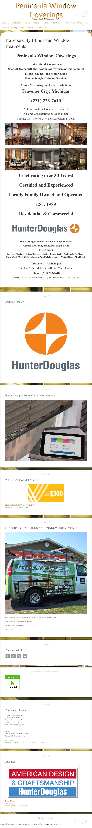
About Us (5, 22)
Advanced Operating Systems (12, 27)
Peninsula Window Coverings (46, 10)
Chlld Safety (9, 803)
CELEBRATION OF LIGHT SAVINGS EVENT (19, 505)
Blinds (46, 23)
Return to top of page (46, 818)
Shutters (55, 23)
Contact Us (41, 27)
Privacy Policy (9, 740)
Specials (29, 28)
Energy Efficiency (10, 801)
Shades (36, 23)
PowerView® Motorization (74, 22)
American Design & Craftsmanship (16, 805)
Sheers (26, 23)
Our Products (17, 22)
